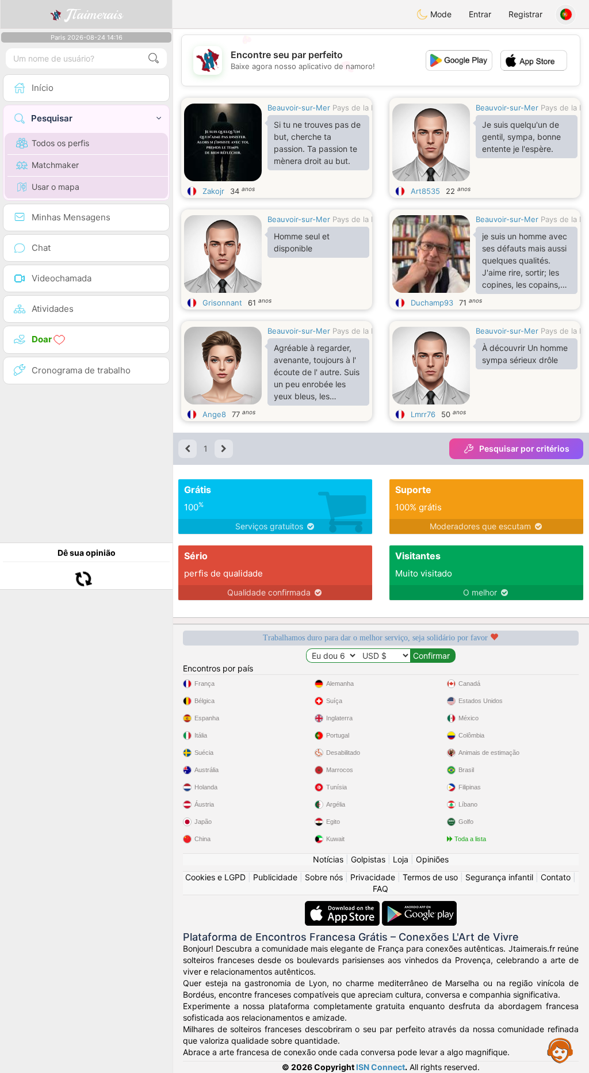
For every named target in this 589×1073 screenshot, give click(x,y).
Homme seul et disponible (302, 242)
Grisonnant (222, 302)
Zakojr (213, 191)
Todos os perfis (60, 143)
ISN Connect (380, 1067)
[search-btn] (153, 58)
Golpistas (368, 859)
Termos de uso (430, 877)
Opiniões (432, 859)
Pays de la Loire (360, 107)
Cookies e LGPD (215, 877)
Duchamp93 (432, 302)
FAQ (380, 888)
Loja (400, 859)
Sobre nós (324, 877)
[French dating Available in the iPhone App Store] (343, 906)
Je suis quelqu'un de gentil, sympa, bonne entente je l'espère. (521, 137)
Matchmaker (55, 165)
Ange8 (214, 414)
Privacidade (372, 877)
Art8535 (425, 191)
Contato (556, 877)
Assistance (560, 1050)
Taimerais (94, 14)
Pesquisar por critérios (524, 448)
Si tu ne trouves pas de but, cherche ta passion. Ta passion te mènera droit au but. (317, 143)
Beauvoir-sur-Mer (298, 107)
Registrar (525, 14)
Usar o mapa (55, 187)
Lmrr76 (423, 414)
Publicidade (275, 877)
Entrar (480, 14)
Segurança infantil (499, 877)
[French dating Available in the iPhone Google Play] (419, 906)
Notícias (328, 859)
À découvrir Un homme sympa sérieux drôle (525, 354)
